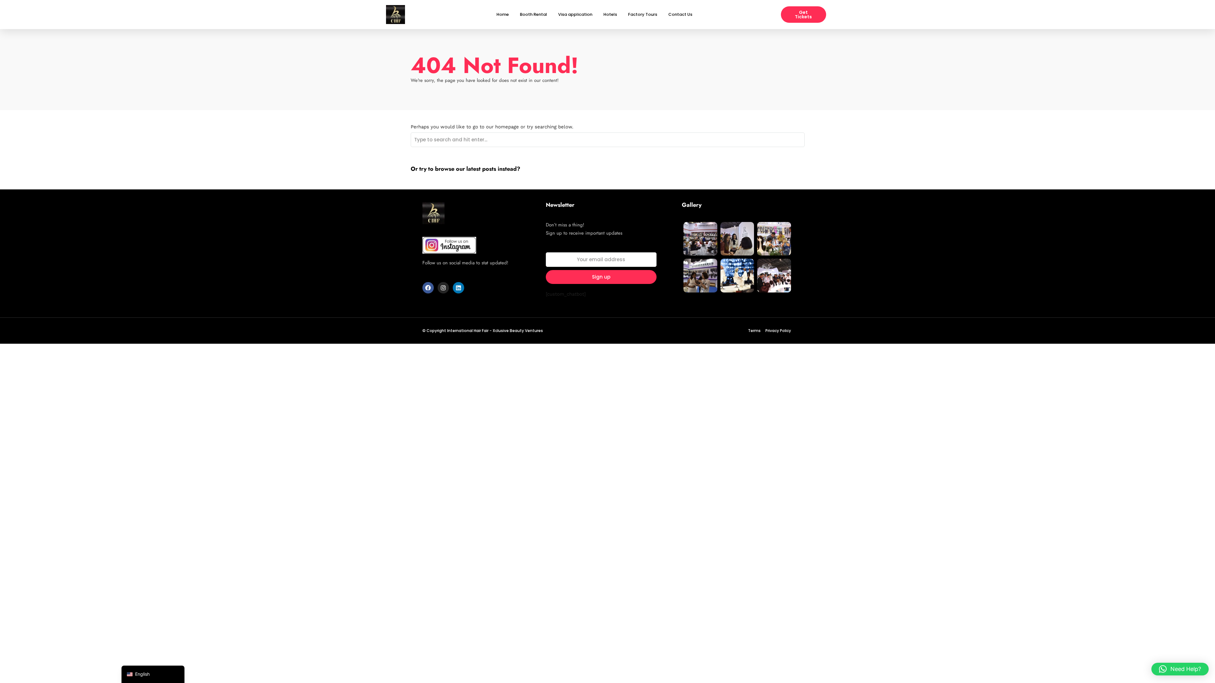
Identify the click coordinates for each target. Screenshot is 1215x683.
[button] (1180, 669)
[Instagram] (443, 287)
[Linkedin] (458, 287)
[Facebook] (428, 287)
